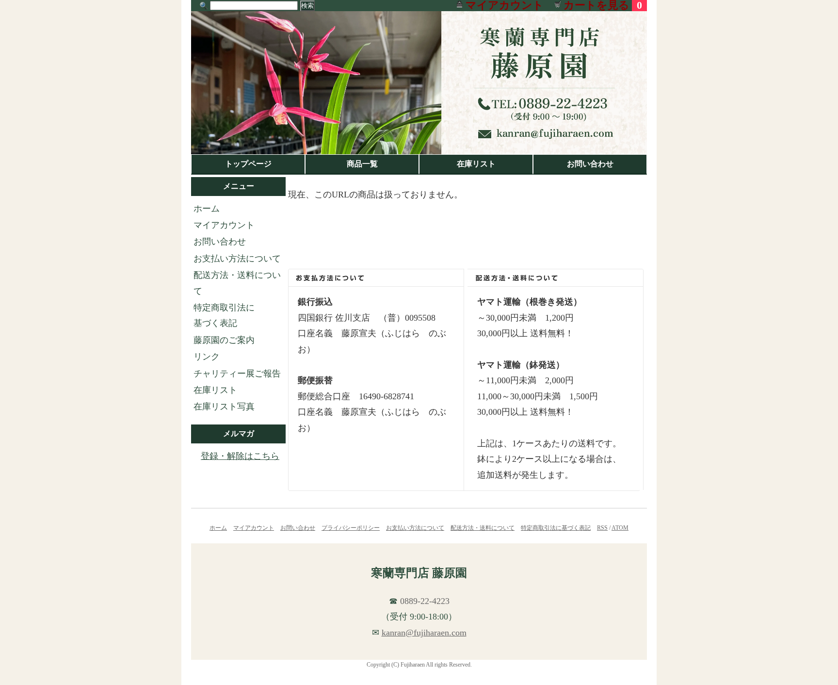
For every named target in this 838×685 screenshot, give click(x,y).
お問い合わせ (590, 164)
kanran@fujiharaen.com (424, 632)
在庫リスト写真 (224, 406)
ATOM (620, 527)
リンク (206, 356)
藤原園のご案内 (224, 340)
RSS (602, 527)
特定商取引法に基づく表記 (556, 527)
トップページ (248, 164)
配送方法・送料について (483, 527)
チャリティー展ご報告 (237, 373)
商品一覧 (362, 164)
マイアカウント (224, 225)
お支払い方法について (237, 258)
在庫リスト (476, 164)
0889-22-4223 (425, 601)
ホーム (206, 208)
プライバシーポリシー (351, 527)
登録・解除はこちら (240, 456)
